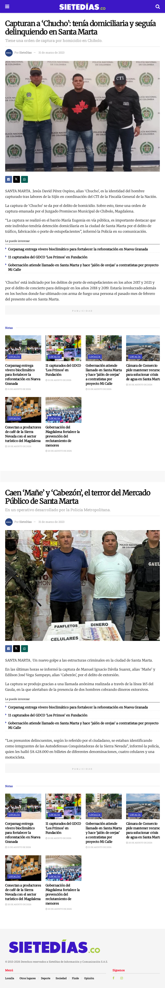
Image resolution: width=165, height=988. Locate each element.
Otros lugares (28, 978)
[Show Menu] (7, 6)
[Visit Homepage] (82, 6)
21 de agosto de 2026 (19, 389)
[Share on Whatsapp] (24, 179)
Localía (14, 356)
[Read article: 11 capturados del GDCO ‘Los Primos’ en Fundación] (64, 348)
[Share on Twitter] (16, 179)
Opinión (89, 978)
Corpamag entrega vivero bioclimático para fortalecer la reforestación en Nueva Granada (78, 249)
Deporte (45, 978)
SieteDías (25, 52)
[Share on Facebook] (8, 179)
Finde (75, 978)
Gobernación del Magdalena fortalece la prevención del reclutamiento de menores (63, 436)
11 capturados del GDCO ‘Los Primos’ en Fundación (47, 257)
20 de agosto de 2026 (140, 384)
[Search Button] (158, 6)
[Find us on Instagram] (121, 978)
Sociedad (61, 978)
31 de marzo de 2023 (51, 52)
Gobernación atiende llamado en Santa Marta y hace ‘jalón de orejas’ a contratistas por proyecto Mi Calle (104, 374)
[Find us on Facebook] (113, 978)
